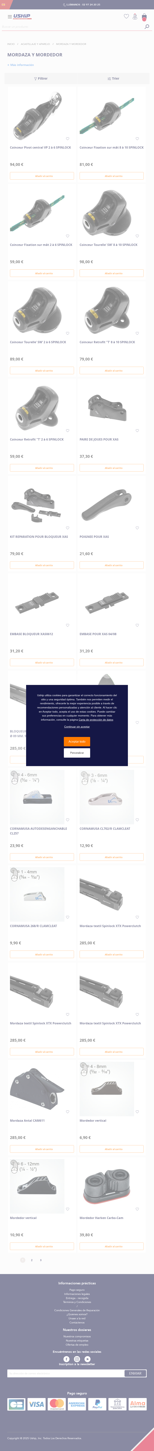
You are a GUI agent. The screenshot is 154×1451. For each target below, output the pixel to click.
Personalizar (77, 752)
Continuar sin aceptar (77, 726)
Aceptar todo (77, 741)
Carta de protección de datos (96, 719)
